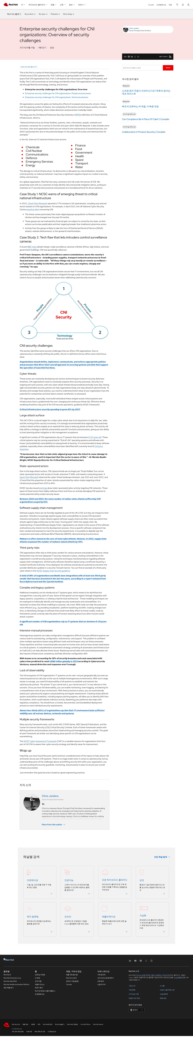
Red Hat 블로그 (14, 14)
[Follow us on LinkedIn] (43, 804)
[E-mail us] (138, 56)
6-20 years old (94, 437)
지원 (170, 5)
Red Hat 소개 (16, 1024)
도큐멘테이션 (161, 5)
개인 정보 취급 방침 (18, 1031)
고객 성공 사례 (134, 994)
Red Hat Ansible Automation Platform (16, 984)
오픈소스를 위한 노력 (167, 990)
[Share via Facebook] (128, 56)
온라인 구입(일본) (72, 981)
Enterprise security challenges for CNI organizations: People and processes (58, 93)
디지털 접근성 (52, 1031)
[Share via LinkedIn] (132, 56)
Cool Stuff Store (85, 1024)
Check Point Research (37, 203)
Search (168, 68)
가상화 (143, 915)
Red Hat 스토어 (71, 978)
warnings (43, 488)
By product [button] (29, 14)
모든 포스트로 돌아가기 (29, 67)
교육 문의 (100, 981)
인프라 (67, 916)
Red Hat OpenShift (10, 981)
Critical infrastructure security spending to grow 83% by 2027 (50, 409)
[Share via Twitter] (135, 56)
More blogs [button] (67, 14)
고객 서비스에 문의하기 (105, 978)
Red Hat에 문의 (47, 1024)
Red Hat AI (7, 975)
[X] (146, 961)
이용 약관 (29, 1031)
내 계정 (37, 978)
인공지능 (68, 880)
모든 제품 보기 (9, 988)
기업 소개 (132, 986)
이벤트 (33, 1024)
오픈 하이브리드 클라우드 (114, 880)
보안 (52, 47)
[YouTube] (135, 961)
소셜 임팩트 (164, 994)
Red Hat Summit (98, 1024)
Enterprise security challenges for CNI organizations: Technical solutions (56, 97)
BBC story (32, 246)
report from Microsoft (29, 477)
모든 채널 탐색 (160, 857)
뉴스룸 (162, 986)
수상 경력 (177, 977)
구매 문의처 (101, 975)
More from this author (52, 824)
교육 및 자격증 (40, 975)
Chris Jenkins (134, 28)
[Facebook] (140, 961)
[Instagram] (151, 961)
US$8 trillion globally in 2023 (64, 661)
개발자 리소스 (40, 984)
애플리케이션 (108, 916)
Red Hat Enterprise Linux (12, 978)
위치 (39, 1024)
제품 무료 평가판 (72, 975)
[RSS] (170, 56)
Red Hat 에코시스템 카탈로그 (45, 991)
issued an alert (32, 209)
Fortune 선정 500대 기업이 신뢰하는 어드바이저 (153, 975)
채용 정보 (163, 998)
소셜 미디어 (101, 984)
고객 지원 (38, 981)
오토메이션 (32, 880)
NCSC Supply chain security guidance (53, 570)
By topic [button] (42, 14)
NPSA (78, 114)
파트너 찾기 (39, 988)
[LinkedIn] (130, 961)
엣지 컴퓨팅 (33, 916)
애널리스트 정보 (134, 998)
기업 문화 (132, 990)
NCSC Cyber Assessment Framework (40, 741)
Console (151, 5)
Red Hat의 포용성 (72, 1024)
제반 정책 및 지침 (40, 1031)
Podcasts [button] (54, 14)
